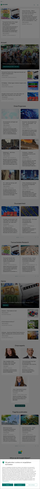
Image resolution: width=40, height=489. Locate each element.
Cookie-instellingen (31, 484)
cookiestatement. (5, 481)
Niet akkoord (20, 484)
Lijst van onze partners (6, 483)
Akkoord (7, 484)
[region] (20, 474)
